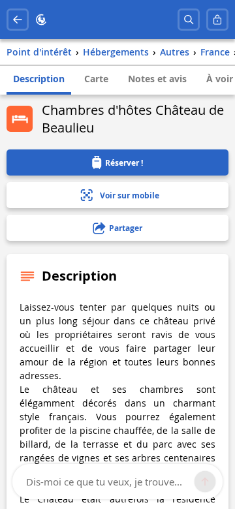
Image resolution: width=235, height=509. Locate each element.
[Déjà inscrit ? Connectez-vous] (217, 19)
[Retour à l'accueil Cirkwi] (41, 19)
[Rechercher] (189, 19)
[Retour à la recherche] (18, 19)
